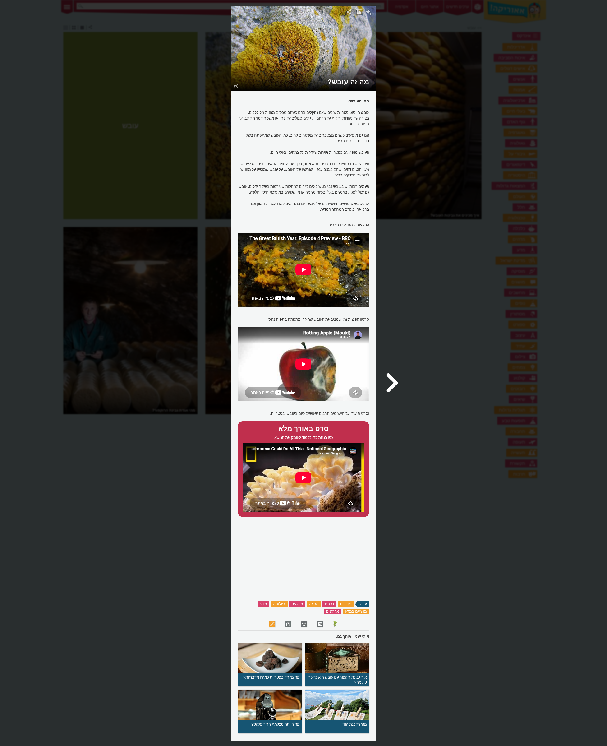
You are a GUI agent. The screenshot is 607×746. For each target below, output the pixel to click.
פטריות (345, 604)
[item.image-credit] (236, 85)
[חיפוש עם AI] (369, 12)
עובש (363, 604)
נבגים (329, 604)
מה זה (314, 604)
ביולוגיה (279, 604)
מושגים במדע (356, 611)
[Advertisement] (437, 77)
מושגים (297, 604)
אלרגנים (332, 611)
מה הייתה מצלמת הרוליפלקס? (275, 724)
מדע (263, 604)
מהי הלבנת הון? (354, 724)
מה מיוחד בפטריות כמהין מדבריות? (271, 677)
